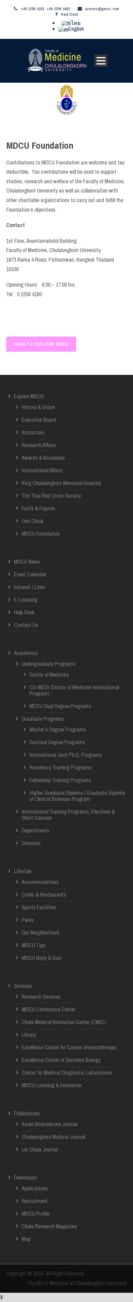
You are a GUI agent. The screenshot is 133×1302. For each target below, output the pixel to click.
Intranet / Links (29, 587)
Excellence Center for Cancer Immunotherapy (69, 1047)
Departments (35, 830)
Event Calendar (30, 574)
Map (26, 1239)
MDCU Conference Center (48, 1009)
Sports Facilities (39, 907)
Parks (28, 920)
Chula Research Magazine (49, 1226)
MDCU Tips (33, 945)
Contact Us (26, 625)
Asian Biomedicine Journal (49, 1124)
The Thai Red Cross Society (51, 496)
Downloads (25, 1177)
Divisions (31, 843)
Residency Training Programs (60, 767)
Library (29, 1035)
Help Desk (69, 14)
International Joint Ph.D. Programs (65, 755)
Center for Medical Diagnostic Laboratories (67, 1072)
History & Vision (38, 407)
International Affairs (42, 470)
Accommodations (40, 882)
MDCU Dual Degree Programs (60, 706)
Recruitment (35, 1201)
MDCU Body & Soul (41, 958)
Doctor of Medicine (49, 674)
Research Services (41, 997)
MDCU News (27, 562)
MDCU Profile (35, 1213)
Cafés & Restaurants (44, 894)
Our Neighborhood (40, 932)
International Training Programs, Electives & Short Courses (68, 815)
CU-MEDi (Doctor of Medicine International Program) (74, 690)
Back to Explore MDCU (41, 344)
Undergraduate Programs (48, 664)
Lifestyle (23, 871)
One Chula (32, 521)
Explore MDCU (29, 396)
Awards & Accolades (43, 458)
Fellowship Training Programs (60, 780)
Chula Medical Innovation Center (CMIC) (64, 1022)
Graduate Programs (43, 719)
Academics (26, 653)
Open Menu (101, 61)
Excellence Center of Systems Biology (61, 1060)
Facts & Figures (38, 508)
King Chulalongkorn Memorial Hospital (61, 483)
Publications (27, 1113)
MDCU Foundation (41, 533)
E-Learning (25, 599)
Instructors (33, 432)
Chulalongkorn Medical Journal (53, 1137)
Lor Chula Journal (40, 1149)
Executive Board (39, 420)
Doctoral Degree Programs (57, 742)
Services (23, 986)
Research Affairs (39, 445)
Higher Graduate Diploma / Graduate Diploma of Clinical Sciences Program (77, 796)
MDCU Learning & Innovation (52, 1085)
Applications (35, 1188)
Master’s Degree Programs (57, 729)
